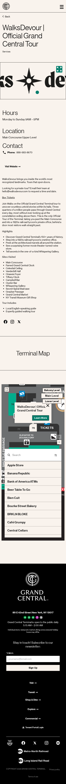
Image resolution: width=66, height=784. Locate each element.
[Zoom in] (59, 437)
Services (6, 51)
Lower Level (52, 401)
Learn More (40, 417)
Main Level (52, 395)
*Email (10, 653)
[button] (30, 92)
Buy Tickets (8, 197)
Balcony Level (52, 390)
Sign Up (33, 667)
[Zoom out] (59, 442)
